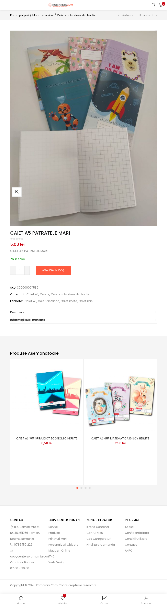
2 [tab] (81, 488)
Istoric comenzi (98, 527)
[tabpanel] (47, 422)
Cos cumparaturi (99, 539)
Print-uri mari (57, 539)
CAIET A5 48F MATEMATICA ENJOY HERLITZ (120, 438)
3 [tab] (86, 488)
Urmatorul (146, 15)
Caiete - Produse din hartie (76, 15)
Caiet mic (86, 301)
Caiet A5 (32, 294)
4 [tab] (90, 488)
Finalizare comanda (101, 545)
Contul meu (95, 533)
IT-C (51, 556)
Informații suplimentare (27, 320)
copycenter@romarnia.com (30, 556)
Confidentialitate (137, 533)
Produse (54, 533)
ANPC (128, 551)
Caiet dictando (48, 301)
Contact (131, 545)
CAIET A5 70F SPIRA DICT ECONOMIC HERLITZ (47, 438)
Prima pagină (19, 15)
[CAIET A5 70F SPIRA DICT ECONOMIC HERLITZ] (46, 398)
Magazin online (43, 15)
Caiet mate (69, 301)
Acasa (129, 527)
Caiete (44, 294)
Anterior (127, 15)
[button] (161, 5)
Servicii (53, 527)
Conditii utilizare (136, 539)
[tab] (83, 312)
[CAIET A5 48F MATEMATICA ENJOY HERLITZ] (120, 398)
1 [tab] (77, 488)
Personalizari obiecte (63, 545)
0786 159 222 (23, 545)
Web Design (56, 562)
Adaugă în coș (53, 270)
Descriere (17, 312)
